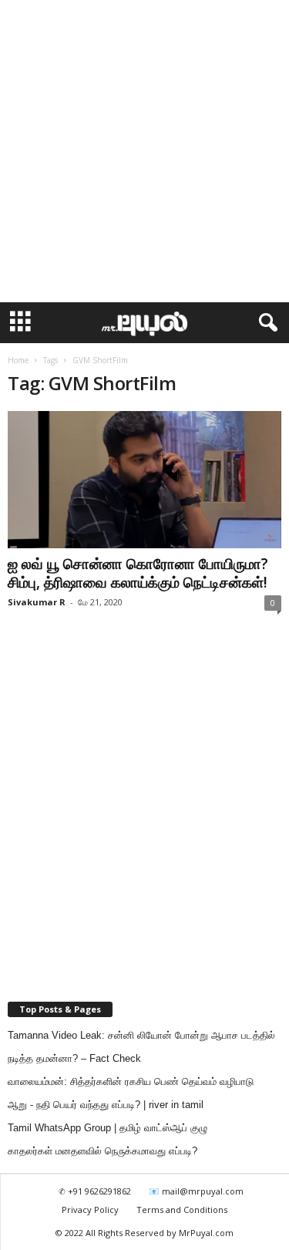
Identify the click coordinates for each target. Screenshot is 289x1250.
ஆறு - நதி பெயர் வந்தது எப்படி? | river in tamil (105, 1104)
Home (18, 360)
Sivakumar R (37, 602)
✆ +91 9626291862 (95, 1191)
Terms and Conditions (181, 1209)
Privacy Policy (90, 1209)
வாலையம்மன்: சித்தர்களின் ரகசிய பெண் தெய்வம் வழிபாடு (131, 1081)
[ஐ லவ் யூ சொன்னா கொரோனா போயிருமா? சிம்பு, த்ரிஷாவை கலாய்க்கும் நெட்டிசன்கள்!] (144, 479)
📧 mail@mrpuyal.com (196, 1191)
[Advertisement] (144, 151)
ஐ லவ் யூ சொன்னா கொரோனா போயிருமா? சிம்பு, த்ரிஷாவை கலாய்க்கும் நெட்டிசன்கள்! (138, 573)
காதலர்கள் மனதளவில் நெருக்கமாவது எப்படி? (102, 1151)
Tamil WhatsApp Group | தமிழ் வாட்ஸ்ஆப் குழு (107, 1128)
